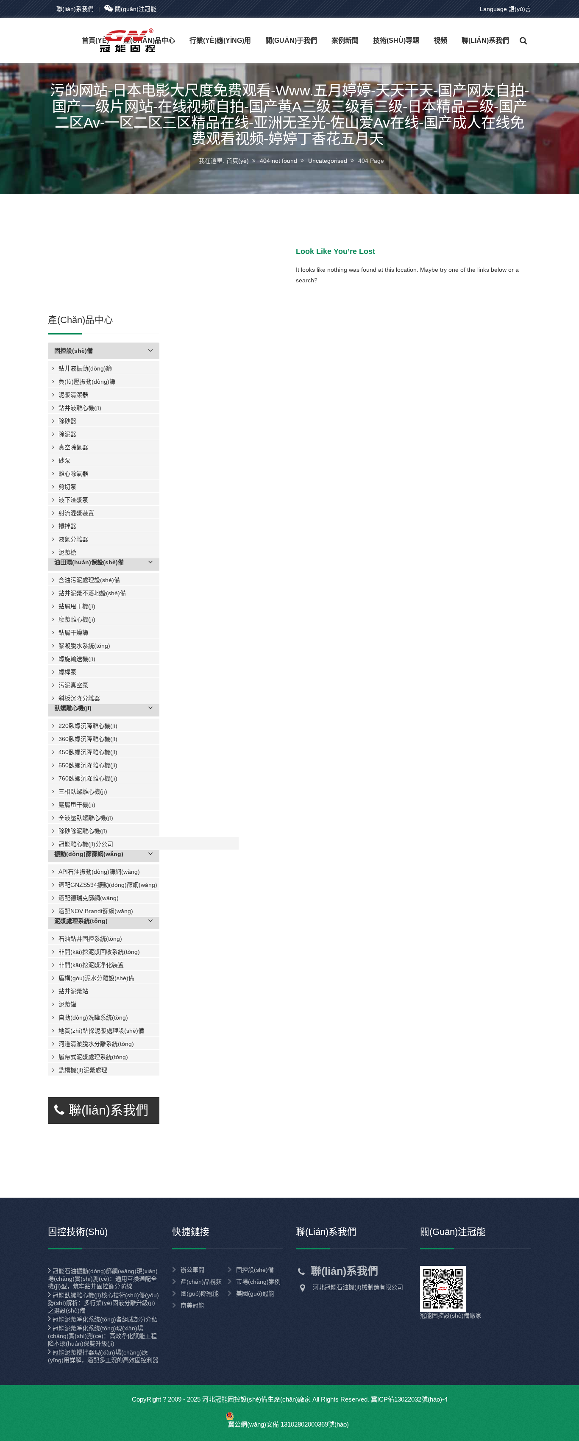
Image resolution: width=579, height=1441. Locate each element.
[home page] (111, 40)
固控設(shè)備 (255, 1269)
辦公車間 (192, 1269)
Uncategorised (327, 160)
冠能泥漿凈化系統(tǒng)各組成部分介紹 (104, 1319)
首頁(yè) (237, 160)
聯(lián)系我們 (75, 9)
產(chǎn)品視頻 (201, 1281)
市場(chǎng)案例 (258, 1281)
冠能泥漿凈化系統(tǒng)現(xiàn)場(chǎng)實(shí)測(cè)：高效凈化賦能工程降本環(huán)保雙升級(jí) (102, 1336)
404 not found (278, 160)
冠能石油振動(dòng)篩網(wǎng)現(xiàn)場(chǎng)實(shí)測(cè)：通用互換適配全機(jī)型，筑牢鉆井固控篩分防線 (103, 1279)
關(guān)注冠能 (135, 9)
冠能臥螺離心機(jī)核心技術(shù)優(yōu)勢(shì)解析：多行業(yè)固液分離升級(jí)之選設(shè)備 (103, 1303)
